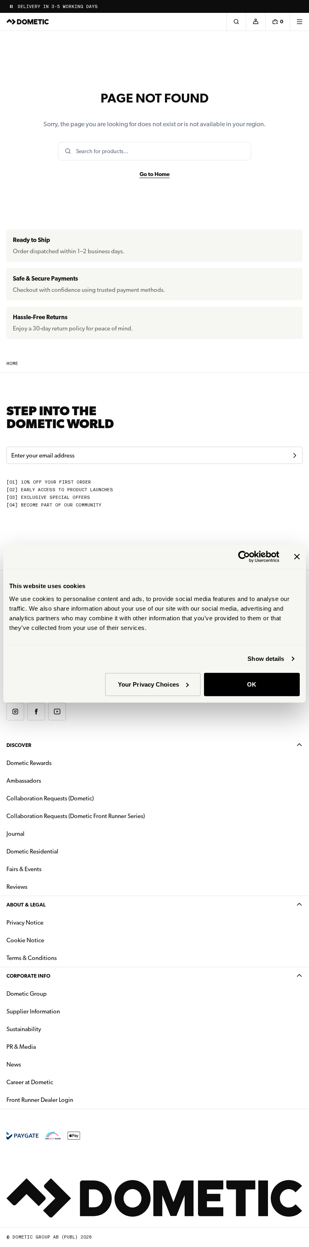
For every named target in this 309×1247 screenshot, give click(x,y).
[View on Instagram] (15, 711)
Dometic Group (51, 993)
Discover (18, 745)
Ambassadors (23, 780)
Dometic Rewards (29, 763)
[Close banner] (297, 557)
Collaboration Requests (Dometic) (50, 798)
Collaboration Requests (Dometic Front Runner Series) (75, 816)
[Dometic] (27, 22)
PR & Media (46, 1046)
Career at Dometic (55, 1082)
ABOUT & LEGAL (25, 905)
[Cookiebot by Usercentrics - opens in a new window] (244, 557)
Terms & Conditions (31, 958)
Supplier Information (33, 1011)
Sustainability (23, 1029)
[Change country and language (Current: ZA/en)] (299, 6)
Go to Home (155, 174)
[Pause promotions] (11, 6)
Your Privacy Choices (148, 684)
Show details (265, 658)
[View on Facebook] (36, 711)
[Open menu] (299, 22)
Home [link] (12, 363)
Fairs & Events (23, 869)
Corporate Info (28, 976)
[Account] (255, 22)
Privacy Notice (24, 922)
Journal (15, 833)
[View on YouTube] (57, 711)
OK (251, 684)
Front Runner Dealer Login (39, 1099)
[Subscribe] (294, 455)
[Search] (236, 22)
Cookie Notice (25, 940)
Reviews (16, 886)
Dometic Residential (57, 851)
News (39, 1064)
